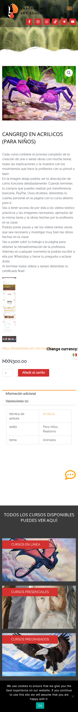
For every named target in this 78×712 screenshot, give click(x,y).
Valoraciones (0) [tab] (17, 401)
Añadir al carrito (33, 372)
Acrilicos (49, 414)
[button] (70, 8)
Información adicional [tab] (21, 393)
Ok (40, 705)
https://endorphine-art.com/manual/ (28, 348)
